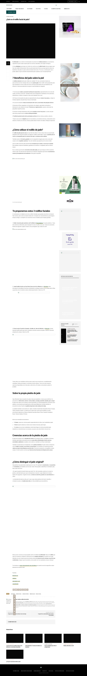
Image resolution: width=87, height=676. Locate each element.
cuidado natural (25, 593)
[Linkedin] (25, 590)
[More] (27, 590)
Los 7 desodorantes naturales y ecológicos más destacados (72, 340)
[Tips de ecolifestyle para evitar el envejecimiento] (53, 638)
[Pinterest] (20, 590)
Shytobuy (46, 286)
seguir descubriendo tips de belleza (28, 565)
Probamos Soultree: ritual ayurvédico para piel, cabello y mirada (72, 331)
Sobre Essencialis (15, 1)
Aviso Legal (51, 670)
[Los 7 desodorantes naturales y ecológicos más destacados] (70, 311)
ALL (72, 324)
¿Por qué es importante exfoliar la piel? (13, 661)
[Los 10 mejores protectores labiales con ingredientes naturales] (70, 298)
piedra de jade (32, 593)
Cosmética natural (71, 333)
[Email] (14, 611)
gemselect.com (16, 581)
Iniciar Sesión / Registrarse (26, 670)
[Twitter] (16, 590)
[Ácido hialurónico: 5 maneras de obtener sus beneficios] (34, 638)
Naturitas (47, 328)
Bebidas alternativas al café (69, 645)
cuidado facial (18, 593)
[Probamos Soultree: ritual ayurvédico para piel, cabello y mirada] (70, 286)
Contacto (8, 1)
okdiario (14, 578)
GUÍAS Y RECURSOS (19, 8)
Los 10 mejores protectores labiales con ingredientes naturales (72, 336)
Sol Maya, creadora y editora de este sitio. (21, 599)
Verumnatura (39, 223)
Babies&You (66, 8)
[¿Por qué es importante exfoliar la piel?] (14, 654)
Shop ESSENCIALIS (31, 1)
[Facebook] (18, 590)
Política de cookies (70, 670)
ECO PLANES (29, 8)
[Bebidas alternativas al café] (72, 638)
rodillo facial (38, 593)
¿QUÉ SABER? (9, 8)
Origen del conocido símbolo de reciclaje (17, 614)
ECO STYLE (38, 8)
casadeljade (15, 583)
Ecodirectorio (23, 1)
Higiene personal (70, 338)
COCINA (46, 8)
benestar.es (15, 575)
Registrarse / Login (72, 1)
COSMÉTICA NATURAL (56, 8)
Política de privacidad (59, 670)
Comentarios (12, 621)
